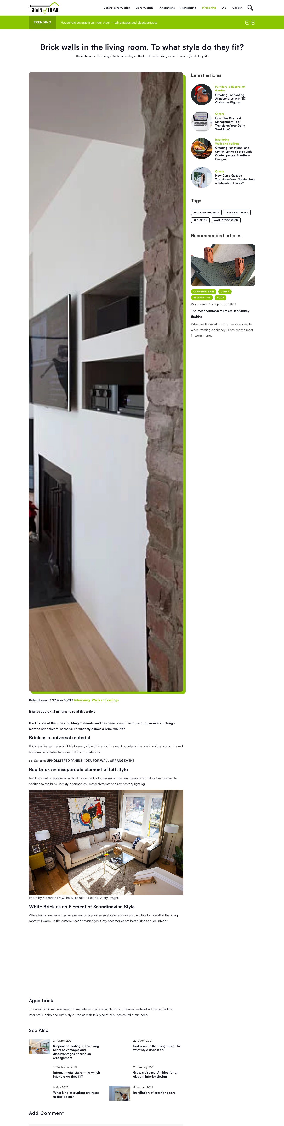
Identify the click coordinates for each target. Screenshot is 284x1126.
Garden (237, 7)
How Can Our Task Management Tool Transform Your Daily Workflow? (230, 123)
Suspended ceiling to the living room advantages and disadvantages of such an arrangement (76, 1052)
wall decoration (226, 220)
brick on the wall (206, 212)
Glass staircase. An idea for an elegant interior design (155, 1074)
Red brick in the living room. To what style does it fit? (98, 22)
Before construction (117, 7)
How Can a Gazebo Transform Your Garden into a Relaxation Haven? (235, 179)
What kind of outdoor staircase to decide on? (76, 1095)
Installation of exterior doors (154, 1093)
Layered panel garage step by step (217, 305)
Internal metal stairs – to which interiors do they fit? (76, 1074)
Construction (144, 7)
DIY (224, 7)
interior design (237, 212)
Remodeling (188, 7)
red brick (200, 220)
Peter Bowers (39, 700)
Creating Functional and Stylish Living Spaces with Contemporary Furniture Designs (233, 153)
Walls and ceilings (105, 700)
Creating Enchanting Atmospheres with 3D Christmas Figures (230, 98)
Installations (167, 7)
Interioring (209, 7)
